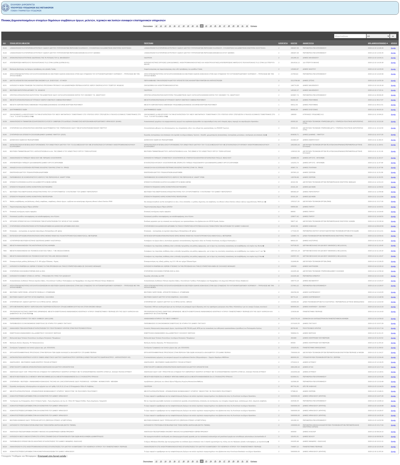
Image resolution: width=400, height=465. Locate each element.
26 (220, 26)
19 (188, 26)
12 (156, 26)
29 (233, 26)
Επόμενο (254, 26)
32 (247, 26)
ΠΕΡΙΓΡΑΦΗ (148, 43)
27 (224, 26)
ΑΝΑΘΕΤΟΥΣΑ (308, 43)
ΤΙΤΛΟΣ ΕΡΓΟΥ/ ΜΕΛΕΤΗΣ (20, 43)
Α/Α (4, 43)
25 (215, 26)
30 (238, 26)
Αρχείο (393, 48)
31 (242, 26)
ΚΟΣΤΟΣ (294, 43)
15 (170, 26)
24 (211, 26)
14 (165, 26)
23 (206, 26)
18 (184, 26)
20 (193, 26)
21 (197, 26)
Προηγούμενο (148, 26)
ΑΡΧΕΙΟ (394, 43)
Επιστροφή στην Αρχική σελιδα (52, 456)
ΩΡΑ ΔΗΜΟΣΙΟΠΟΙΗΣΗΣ (377, 43)
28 (229, 26)
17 (179, 26)
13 (161, 26)
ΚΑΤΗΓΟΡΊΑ (283, 43)
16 (174, 26)
